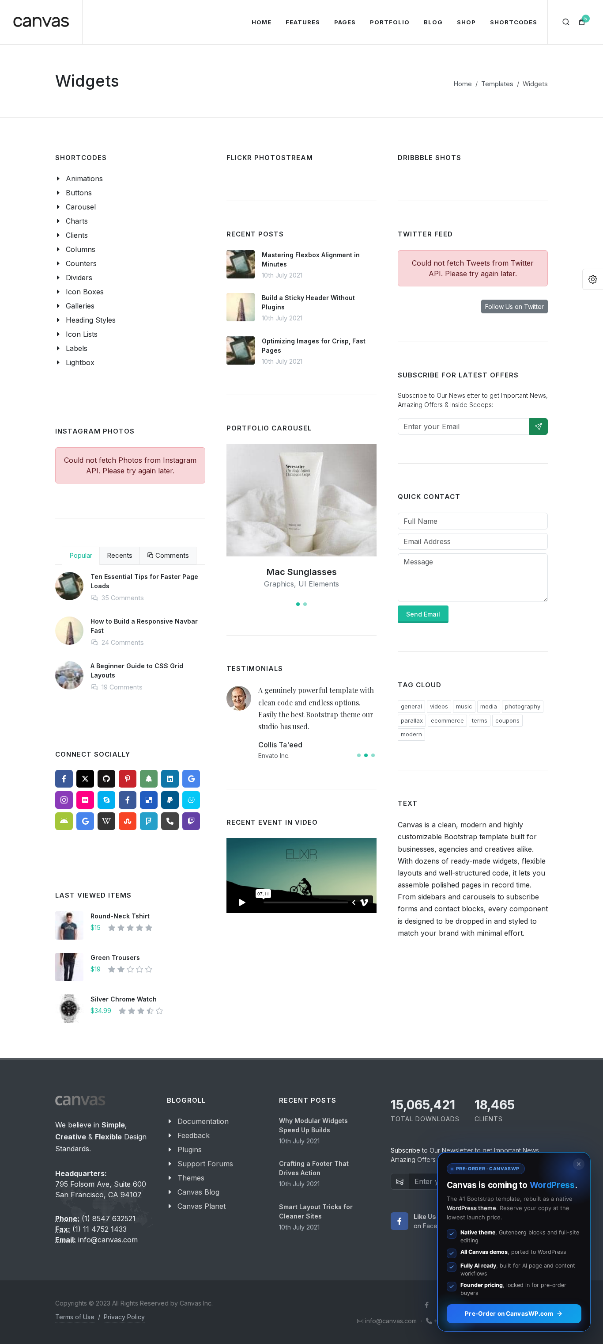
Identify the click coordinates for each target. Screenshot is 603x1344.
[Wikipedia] (106, 821)
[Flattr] (191, 800)
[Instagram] (64, 800)
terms (479, 720)
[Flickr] (85, 800)
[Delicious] (149, 800)
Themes (190, 1177)
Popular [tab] (80, 555)
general (411, 706)
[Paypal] (170, 800)
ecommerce (447, 720)
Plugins (189, 1149)
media (488, 706)
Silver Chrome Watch (123, 999)
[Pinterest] (127, 779)
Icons (314, 583)
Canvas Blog (198, 1192)
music (464, 706)
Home (463, 84)
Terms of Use (74, 1317)
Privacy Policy (124, 1317)
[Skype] (106, 800)
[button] (298, 604)
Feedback (193, 1135)
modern (411, 734)
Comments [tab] (171, 555)
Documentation (203, 1121)
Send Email (423, 614)
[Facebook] (64, 779)
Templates (497, 84)
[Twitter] (85, 779)
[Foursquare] (149, 821)
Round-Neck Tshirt (120, 916)
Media (290, 583)
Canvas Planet (201, 1206)
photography (522, 706)
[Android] (64, 821)
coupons (507, 720)
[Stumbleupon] (127, 821)
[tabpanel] (130, 639)
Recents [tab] (119, 555)
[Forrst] (149, 779)
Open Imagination (301, 572)
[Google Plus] (191, 779)
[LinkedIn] (170, 779)
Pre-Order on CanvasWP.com (509, 1313)
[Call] (170, 821)
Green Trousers (115, 957)
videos (439, 706)
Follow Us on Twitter (514, 306)
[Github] (106, 779)
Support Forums (205, 1163)
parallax (412, 720)
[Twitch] (191, 821)
